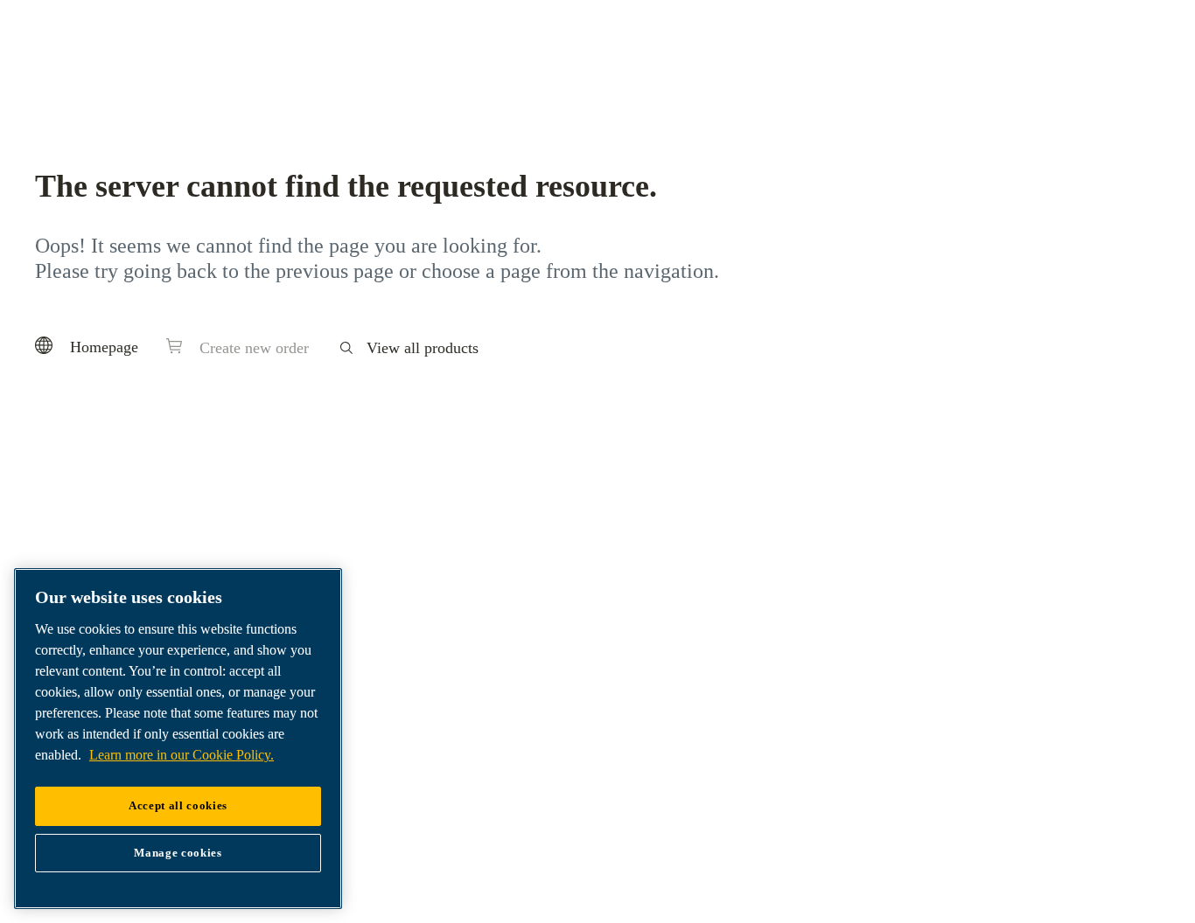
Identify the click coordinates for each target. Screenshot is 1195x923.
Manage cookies (177, 852)
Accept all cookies (178, 805)
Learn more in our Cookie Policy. (181, 754)
